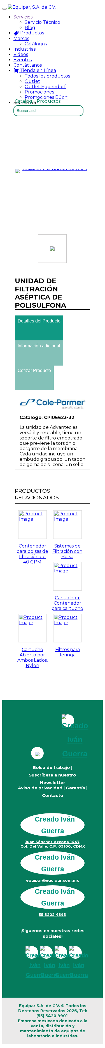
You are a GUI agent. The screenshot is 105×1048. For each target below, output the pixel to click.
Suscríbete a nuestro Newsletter (52, 778)
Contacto (52, 795)
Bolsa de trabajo (51, 767)
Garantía (75, 787)
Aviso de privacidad (40, 787)
